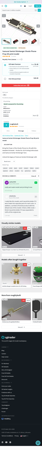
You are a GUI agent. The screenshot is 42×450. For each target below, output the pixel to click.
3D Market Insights (7, 389)
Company (4, 347)
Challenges (5, 408)
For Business (5, 363)
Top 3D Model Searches (8, 396)
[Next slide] (38, 26)
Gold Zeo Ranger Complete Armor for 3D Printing (14, 286)
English (23, 436)
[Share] (33, 89)
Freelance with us (7, 392)
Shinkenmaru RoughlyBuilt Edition (11, 322)
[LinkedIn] (2, 442)
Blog (3, 350)
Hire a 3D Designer (7, 370)
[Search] (39, 10)
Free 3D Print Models (8, 376)
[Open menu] (2, 6)
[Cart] (24, 6)
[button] (35, 10)
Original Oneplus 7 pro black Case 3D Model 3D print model (16, 249)
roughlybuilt (14, 124)
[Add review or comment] (38, 176)
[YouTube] (6, 442)
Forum (3, 411)
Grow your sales (6, 386)
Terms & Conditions (7, 436)
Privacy (17, 436)
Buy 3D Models (6, 360)
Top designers (6, 405)
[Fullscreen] (4, 15)
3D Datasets (5, 367)
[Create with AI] (21, 6)
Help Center (5, 357)
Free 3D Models (6, 373)
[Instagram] (10, 442)
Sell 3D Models (6, 382)
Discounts (4, 379)
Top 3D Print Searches (8, 399)
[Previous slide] (4, 26)
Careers (4, 354)
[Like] (8, 89)
